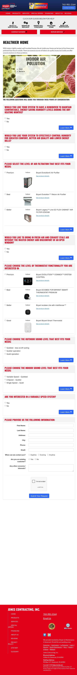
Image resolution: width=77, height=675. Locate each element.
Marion (45, 647)
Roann (70, 647)
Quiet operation (13, 354)
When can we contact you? (15, 455)
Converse (46, 645)
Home (8, 13)
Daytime (33, 455)
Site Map (14, 648)
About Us (59, 13)
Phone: (23, 445)
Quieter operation (14, 351)
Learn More (65, 127)
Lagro (72, 645)
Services (25, 13)
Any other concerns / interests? (18, 467)
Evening (43, 455)
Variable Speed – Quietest (17, 376)
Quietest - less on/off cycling (18, 348)
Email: (23, 450)
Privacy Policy (12, 643)
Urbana (45, 649)
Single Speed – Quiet (15, 383)
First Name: (21, 425)
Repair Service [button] (57, 32)
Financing (49, 13)
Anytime (52, 455)
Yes (8, 118)
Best (8, 194)
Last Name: (21, 430)
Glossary (15, 651)
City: (24, 440)
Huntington (55, 645)
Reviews (68, 13)
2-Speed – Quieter (14, 380)
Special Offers (37, 13)
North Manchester (56, 647)
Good (9, 320)
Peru (65, 647)
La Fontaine (64, 645)
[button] (39, 496)
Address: (22, 435)
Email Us (47, 618)
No (8, 121)
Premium (10, 172)
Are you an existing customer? (18, 460)
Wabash (52, 649)
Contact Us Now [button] (69, 8)
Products (16, 13)
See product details (42, 176)
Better (9, 209)
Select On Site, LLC (58, 665)
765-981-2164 (50, 614)
